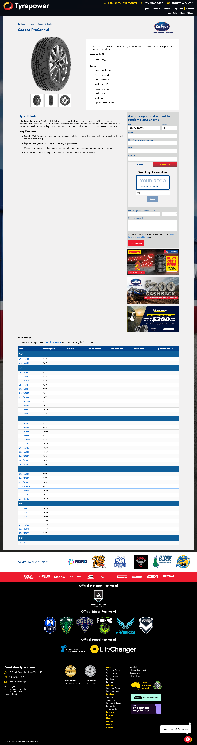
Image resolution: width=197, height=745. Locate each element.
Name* (131, 132)
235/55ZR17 (24, 401)
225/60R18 (24, 431)
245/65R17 (24, 409)
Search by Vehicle (113, 670)
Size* (130, 124)
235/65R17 (24, 405)
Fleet (169, 13)
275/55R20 (24, 533)
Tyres (146, 8)
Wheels (156, 8)
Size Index (134, 667)
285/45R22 (24, 543)
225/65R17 (24, 393)
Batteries (109, 697)
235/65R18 (24, 452)
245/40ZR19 (24, 486)
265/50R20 (24, 525)
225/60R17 (24, 389)
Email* (131, 147)
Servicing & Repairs (113, 703)
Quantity (165, 124)
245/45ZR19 (24, 490)
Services (167, 8)
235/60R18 (24, 448)
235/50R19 (24, 478)
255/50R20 (24, 517)
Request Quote (136, 243)
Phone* (141, 140)
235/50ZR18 (24, 440)
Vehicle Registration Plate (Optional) (142, 210)
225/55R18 (24, 427)
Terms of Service (143, 237)
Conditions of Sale (32, 741)
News (182, 13)
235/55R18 (24, 444)
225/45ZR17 (24, 381)
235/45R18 (24, 435)
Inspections (110, 700)
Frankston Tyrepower (122, 3)
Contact (190, 8)
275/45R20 (24, 529)
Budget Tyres (135, 673)
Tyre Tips (109, 682)
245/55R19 (24, 495)
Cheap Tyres (135, 676)
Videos (190, 13)
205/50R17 (24, 372)
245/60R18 (24, 460)
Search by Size (112, 673)
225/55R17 (24, 385)
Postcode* (132, 155)
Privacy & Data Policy (18, 741)
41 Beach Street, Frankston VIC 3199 (25, 672)
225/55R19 (24, 474)
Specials (179, 8)
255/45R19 (24, 499)
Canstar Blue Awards (138, 670)
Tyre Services (111, 706)
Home (22, 24)
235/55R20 (24, 508)
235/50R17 (24, 397)
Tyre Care (110, 679)
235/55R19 (24, 482)
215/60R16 (24, 363)
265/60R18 (24, 464)
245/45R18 (24, 456)
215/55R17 (24, 377)
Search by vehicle (53, 342)
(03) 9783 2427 (154, 3)
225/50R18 (24, 423)
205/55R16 (24, 359)
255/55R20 (24, 521)
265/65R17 (24, 413)
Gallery (175, 13)
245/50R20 (24, 512)
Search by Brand (112, 676)
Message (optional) (135, 218)
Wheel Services (112, 709)
